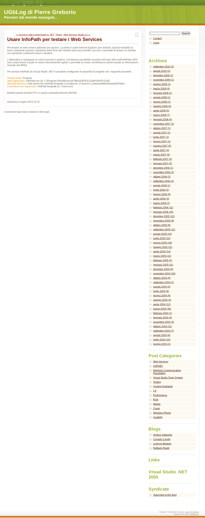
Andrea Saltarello (162, 435)
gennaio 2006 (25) (163, 212)
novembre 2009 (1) (163, 79)
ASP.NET (158, 366)
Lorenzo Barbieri (162, 443)
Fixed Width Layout (31, 3)
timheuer (194, 514)
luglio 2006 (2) (161, 190)
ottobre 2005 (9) (162, 225)
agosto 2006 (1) (161, 185)
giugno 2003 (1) (162, 344)
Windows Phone (162, 413)
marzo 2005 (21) (162, 256)
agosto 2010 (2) (161, 71)
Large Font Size (16, 3)
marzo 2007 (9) (161, 154)
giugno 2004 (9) (162, 295)
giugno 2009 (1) (162, 84)
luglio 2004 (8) (161, 291)
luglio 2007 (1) (161, 137)
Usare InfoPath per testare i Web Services (54, 39)
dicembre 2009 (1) (163, 75)
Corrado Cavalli (161, 439)
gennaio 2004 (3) (162, 317)
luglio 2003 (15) (161, 339)
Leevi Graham (192, 512)
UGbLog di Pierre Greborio (40, 12)
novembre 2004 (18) (164, 273)
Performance (160, 395)
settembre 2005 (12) (164, 229)
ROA (155, 399)
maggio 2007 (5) (162, 146)
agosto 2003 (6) (161, 335)
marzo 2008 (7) (161, 115)
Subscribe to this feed (165, 495)
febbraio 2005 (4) (162, 260)
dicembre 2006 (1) (163, 168)
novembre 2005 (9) (163, 220)
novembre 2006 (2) (163, 172)
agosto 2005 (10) (162, 234)
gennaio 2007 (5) (162, 163)
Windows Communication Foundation (167, 372)
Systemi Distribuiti (163, 386)
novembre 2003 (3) (163, 322)
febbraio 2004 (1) (162, 313)
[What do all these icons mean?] (6, 3)
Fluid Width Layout (27, 3)
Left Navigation (37, 3)
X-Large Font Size (18, 3)
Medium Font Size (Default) (13, 3)
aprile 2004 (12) (162, 304)
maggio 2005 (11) (162, 247)
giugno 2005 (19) (162, 242)
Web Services (160, 361)
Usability (158, 417)
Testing (157, 382)
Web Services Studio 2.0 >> (77, 34)
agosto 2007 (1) (161, 132)
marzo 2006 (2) (161, 203)
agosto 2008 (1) (161, 97)
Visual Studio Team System (168, 377)
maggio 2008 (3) (162, 106)
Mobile (157, 404)
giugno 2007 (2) (162, 141)
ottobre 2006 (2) (162, 176)
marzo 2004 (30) (162, 308)
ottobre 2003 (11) (162, 326)
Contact (157, 38)
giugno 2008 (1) (162, 101)
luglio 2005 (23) (161, 238)
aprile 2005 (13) (162, 251)
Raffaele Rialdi (161, 448)
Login (156, 42)
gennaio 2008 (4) (162, 119)
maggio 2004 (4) (162, 300)
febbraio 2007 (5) (162, 159)
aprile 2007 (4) (161, 150)
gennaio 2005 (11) (163, 264)
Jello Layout (24, 3)
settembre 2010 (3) (163, 66)
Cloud (156, 408)
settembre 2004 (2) (163, 282)
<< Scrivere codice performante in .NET (35, 34)
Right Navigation (40, 3)
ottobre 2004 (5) (162, 278)
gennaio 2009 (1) (162, 93)
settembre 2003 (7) (163, 330)
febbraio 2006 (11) (163, 207)
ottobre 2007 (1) (162, 128)
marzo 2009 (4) (161, 88)
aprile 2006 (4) (161, 198)
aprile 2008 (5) (161, 110)
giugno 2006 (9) (162, 194)
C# (154, 391)
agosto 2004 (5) (161, 286)
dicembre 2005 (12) (164, 216)
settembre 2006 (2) (163, 181)
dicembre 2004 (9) (163, 269)
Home (59, 34)
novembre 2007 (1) (163, 123)
